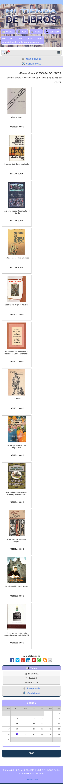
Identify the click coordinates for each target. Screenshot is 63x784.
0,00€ (31, 682)
